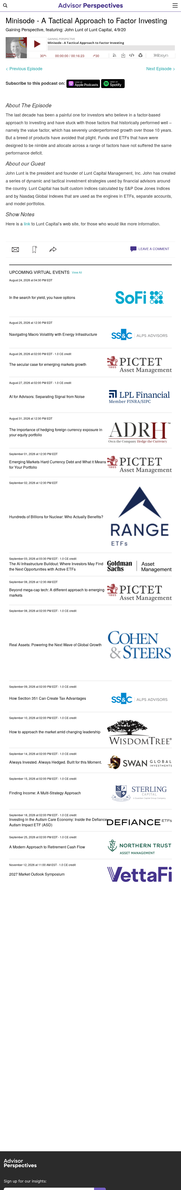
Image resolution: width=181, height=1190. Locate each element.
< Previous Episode (24, 68)
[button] (34, 249)
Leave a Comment (153, 249)
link (26, 223)
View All (77, 272)
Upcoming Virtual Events (39, 272)
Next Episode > (160, 68)
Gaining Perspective (24, 29)
